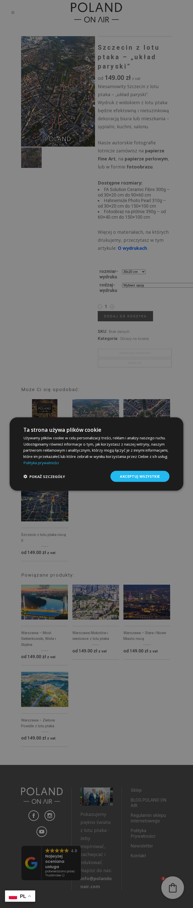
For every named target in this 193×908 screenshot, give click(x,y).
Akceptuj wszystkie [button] (140, 476)
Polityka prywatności (41, 462)
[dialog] (96, 454)
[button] (44, 476)
